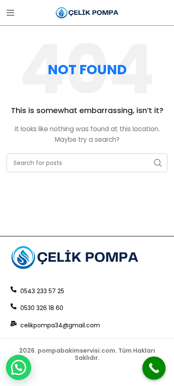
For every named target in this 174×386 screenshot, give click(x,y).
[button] (18, 367)
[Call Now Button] (154, 368)
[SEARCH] (158, 163)
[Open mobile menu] (10, 12)
